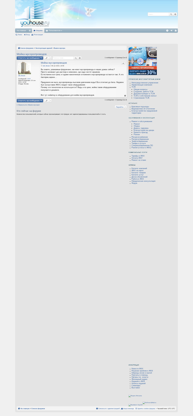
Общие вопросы (140, 89)
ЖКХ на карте (137, 170)
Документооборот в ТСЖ (144, 94)
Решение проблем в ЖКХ (142, 371)
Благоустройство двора (144, 130)
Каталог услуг (138, 175)
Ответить (29, 58)
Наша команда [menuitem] (128, 408)
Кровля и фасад (141, 132)
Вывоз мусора (59, 48)
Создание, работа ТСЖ (143, 91)
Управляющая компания (142, 85)
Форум (134, 183)
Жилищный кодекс (140, 379)
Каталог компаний (139, 168)
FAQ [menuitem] (168, 31)
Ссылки (30, 31)
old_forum (21, 75)
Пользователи (54, 31)
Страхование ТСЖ (141, 98)
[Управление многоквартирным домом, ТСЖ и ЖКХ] (56, 27)
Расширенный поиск (175, 14)
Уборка (137, 126)
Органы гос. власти (140, 377)
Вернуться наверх (125, 96)
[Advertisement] (102, 14)
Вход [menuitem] (172, 31)
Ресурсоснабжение (140, 137)
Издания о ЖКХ (138, 381)
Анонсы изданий (139, 383)
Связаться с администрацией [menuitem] (109, 408)
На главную (21, 31)
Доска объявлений (139, 177)
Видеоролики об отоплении (143, 109)
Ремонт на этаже (139, 160)
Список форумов (26, 48)
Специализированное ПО (142, 145)
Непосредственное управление (145, 83)
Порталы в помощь (140, 375)
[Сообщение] (41, 66)
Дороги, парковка (141, 128)
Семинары (136, 385)
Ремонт (137, 124)
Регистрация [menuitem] (176, 31)
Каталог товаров (139, 173)
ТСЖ (134, 87)
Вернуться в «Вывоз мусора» (29, 105)
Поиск (171, 14)
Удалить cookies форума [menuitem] (146, 408)
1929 (29, 79)
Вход (28, 34)
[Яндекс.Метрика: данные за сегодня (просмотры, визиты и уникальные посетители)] (135, 396)
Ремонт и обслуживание (142, 121)
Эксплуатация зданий (43, 48)
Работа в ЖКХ (138, 179)
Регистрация (38, 34)
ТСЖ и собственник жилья (145, 96)
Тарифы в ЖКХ (138, 156)
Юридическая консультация (143, 181)
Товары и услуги (139, 143)
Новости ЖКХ (137, 369)
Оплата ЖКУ (137, 158)
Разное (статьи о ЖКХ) (141, 148)
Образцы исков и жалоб (142, 373)
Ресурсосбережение (140, 139)
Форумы (39, 31)
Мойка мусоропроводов (31, 54)
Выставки (136, 388)
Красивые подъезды (140, 107)
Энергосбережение (140, 141)
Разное (137, 134)
